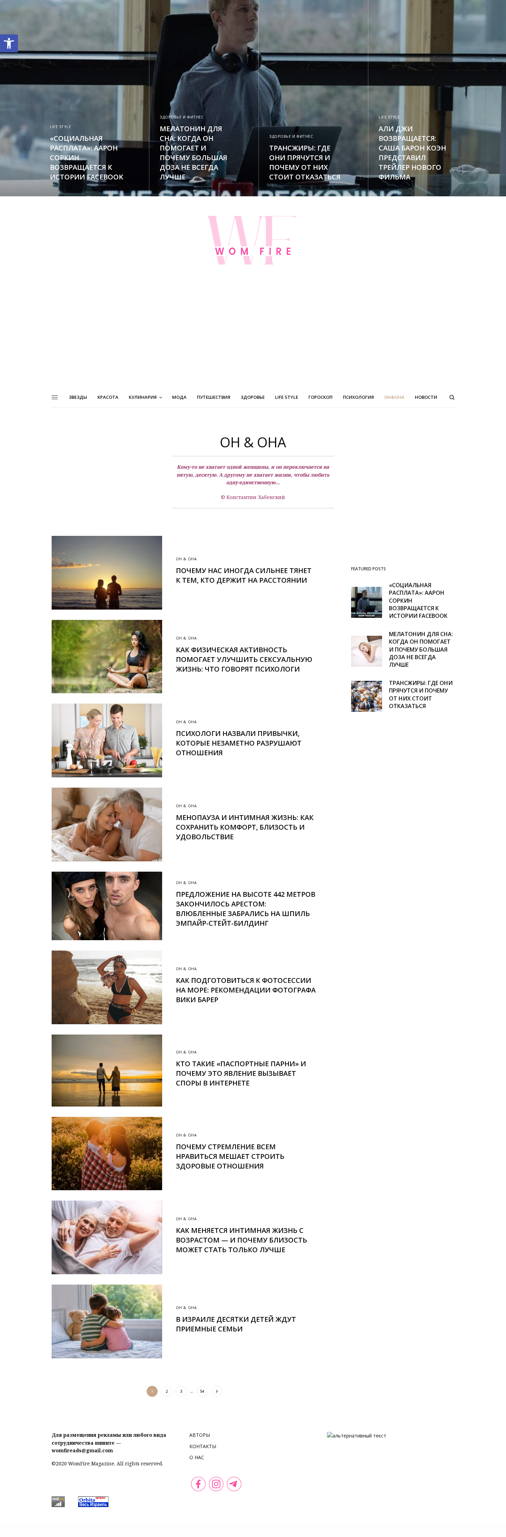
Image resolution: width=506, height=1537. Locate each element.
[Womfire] (253, 240)
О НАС (196, 1457)
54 (202, 1391)
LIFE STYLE (60, 126)
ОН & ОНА (186, 558)
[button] (9, 43)
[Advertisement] (253, 335)
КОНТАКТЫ (202, 1446)
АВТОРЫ (199, 1435)
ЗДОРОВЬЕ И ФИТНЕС (181, 117)
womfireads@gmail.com (82, 1450)
